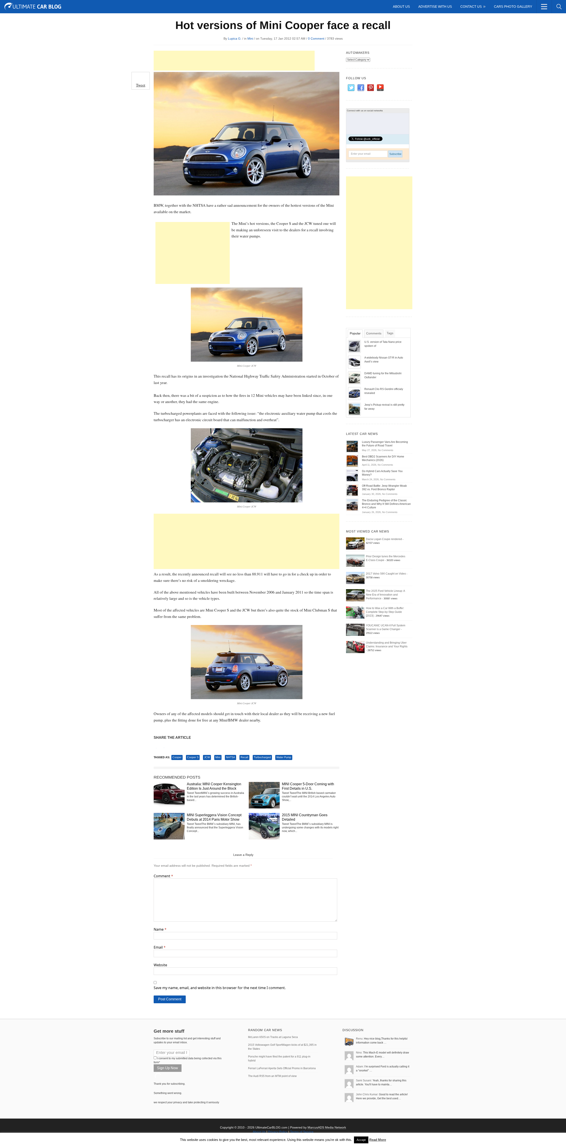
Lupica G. (234, 38)
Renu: (359, 1038)
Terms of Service (302, 1132)
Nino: (359, 1052)
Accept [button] (361, 1140)
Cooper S (193, 757)
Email (160, 947)
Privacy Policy (277, 1132)
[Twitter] (350, 87)
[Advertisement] (234, 61)
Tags (390, 333)
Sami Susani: (364, 1080)
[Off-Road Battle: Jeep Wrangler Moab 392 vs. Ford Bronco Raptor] (352, 490)
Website (160, 965)
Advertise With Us (435, 6)
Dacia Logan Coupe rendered (384, 539)
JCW (207, 757)
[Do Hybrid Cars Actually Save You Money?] (352, 475)
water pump (283, 757)
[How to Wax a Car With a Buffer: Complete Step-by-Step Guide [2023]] (355, 612)
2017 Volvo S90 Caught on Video (386, 573)
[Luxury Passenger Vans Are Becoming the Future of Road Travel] (352, 446)
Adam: (360, 1066)
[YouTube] (380, 87)
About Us (401, 6)
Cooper (177, 757)
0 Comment (316, 38)
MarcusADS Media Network (327, 1127)
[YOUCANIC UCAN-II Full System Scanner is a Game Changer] (355, 629)
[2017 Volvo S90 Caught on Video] (355, 577)
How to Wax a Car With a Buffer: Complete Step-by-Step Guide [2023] (385, 612)
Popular (355, 333)
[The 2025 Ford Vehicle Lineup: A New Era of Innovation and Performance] (355, 595)
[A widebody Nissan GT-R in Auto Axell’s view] (355, 361)
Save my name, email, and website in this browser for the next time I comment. (220, 987)
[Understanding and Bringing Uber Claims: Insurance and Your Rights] (355, 646)
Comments (373, 333)
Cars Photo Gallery (513, 6)
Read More (377, 1140)
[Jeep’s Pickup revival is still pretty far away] (355, 409)
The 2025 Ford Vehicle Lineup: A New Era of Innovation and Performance (385, 594)
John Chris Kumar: (367, 1094)
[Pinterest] (370, 87)
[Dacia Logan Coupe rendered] (355, 543)
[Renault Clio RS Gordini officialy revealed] (355, 393)
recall (244, 757)
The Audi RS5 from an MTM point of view (272, 1076)
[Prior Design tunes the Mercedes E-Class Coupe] (355, 560)
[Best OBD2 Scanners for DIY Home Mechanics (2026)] (352, 460)
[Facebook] (360, 87)
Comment (163, 876)
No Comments (385, 450)
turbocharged (262, 757)
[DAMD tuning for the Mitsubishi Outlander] (355, 377)
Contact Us (471, 6)
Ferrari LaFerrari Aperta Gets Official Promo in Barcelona (282, 1068)
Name (160, 929)
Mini (250, 38)
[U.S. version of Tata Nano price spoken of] (355, 346)
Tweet (140, 85)
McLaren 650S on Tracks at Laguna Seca (273, 1037)
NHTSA (230, 757)
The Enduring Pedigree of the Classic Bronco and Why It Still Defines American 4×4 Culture (386, 504)
